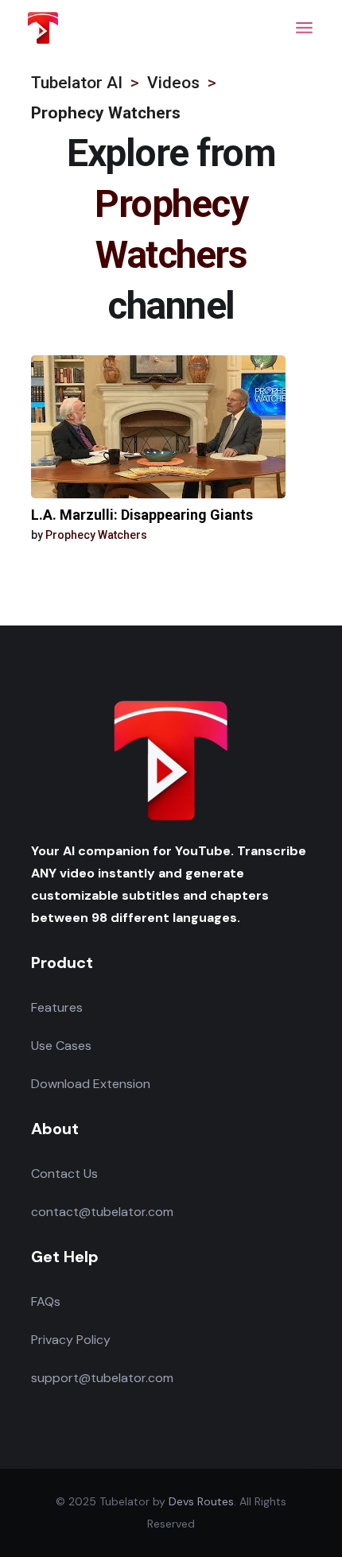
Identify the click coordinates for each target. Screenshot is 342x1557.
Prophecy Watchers (96, 535)
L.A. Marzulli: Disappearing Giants (142, 514)
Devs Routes (201, 1501)
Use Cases (61, 1045)
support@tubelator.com (102, 1377)
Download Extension (90, 1083)
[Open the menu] (304, 28)
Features (57, 1007)
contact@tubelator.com (102, 1211)
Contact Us (64, 1173)
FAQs (45, 1301)
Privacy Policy (71, 1339)
